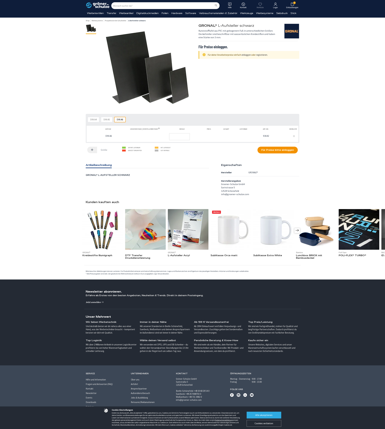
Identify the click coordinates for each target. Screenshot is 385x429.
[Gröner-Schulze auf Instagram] (238, 396)
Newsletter (91, 393)
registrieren (261, 54)
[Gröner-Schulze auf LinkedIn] (245, 396)
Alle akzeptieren (263, 415)
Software (190, 13)
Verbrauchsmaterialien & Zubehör (218, 13)
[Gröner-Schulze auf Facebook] (232, 396)
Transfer (111, 13)
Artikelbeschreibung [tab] (99, 165)
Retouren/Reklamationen (143, 402)
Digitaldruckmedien (147, 13)
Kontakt (89, 388)
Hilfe (229, 7)
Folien (165, 13)
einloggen (246, 54)
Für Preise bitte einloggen (277, 149)
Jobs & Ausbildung (139, 397)
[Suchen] (216, 5)
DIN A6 (120, 119)
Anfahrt (134, 384)
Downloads (91, 402)
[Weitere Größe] (92, 150)
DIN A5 (106, 119)
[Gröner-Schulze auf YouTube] (252, 396)
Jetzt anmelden (93, 302)
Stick (293, 13)
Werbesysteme (264, 13)
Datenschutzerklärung (224, 420)
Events (89, 397)
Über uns (135, 379)
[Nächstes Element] (297, 230)
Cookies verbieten (264, 423)
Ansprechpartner (139, 388)
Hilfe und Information (96, 379)
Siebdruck (282, 13)
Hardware (176, 13)
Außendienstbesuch (140, 393)
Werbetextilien (95, 13)
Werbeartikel (126, 13)
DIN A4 (93, 119)
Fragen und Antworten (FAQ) (99, 384)
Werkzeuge (246, 13)
